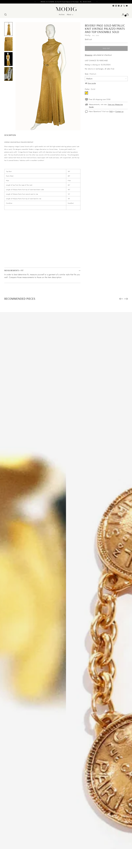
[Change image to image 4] (8, 74)
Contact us (119, 111)
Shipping (88, 55)
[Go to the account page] (122, 14)
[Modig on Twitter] (124, 6)
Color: (90, 89)
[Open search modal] (5, 14)
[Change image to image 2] (8, 44)
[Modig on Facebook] (113, 6)
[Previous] (35, 2)
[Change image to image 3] (8, 59)
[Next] (97, 2)
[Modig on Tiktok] (121, 6)
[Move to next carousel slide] (126, 299)
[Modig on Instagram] (116, 6)
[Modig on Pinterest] (119, 6)
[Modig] (66, 9)
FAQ (111, 111)
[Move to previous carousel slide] (121, 299)
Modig (87, 35)
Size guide (92, 83)
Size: (90, 74)
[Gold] (86, 93)
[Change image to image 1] (8, 29)
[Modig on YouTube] (127, 6)
